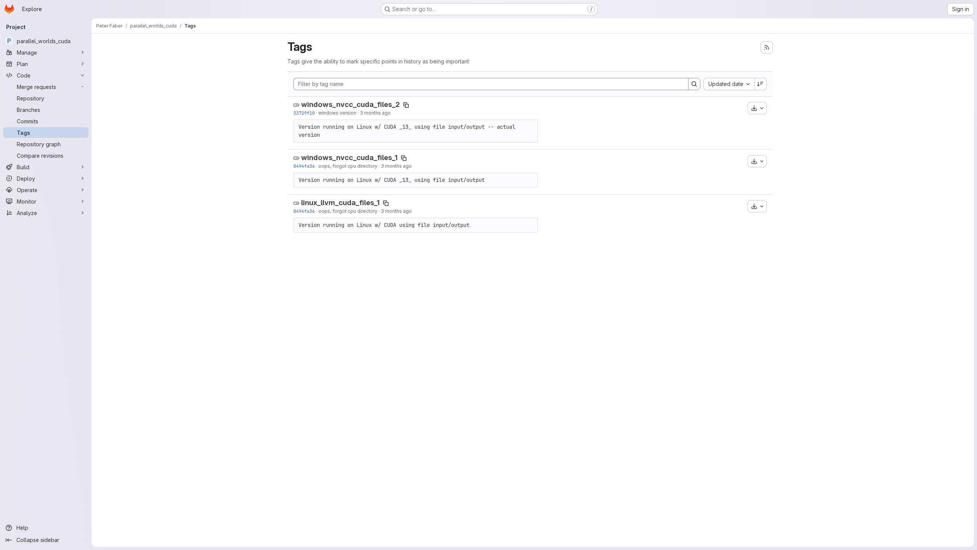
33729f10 (304, 113)
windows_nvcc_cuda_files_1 (349, 157)
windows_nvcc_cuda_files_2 (350, 104)
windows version (337, 113)
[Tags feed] (767, 47)
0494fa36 (304, 166)
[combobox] (728, 84)
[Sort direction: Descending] (761, 84)
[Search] (694, 84)
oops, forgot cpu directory (347, 166)
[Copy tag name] (406, 105)
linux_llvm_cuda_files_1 (340, 202)
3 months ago (375, 113)
